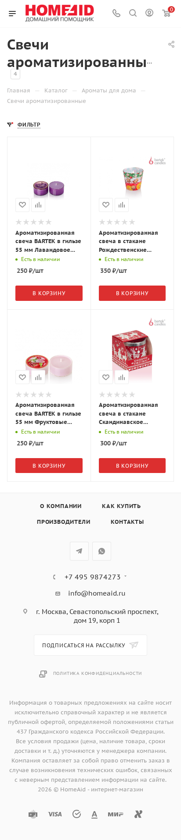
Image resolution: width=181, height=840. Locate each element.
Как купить (121, 506)
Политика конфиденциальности (97, 673)
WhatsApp (101, 551)
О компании (61, 506)
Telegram (79, 551)
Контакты (127, 522)
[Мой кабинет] (149, 14)
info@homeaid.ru (97, 593)
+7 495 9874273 (93, 576)
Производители (63, 522)
